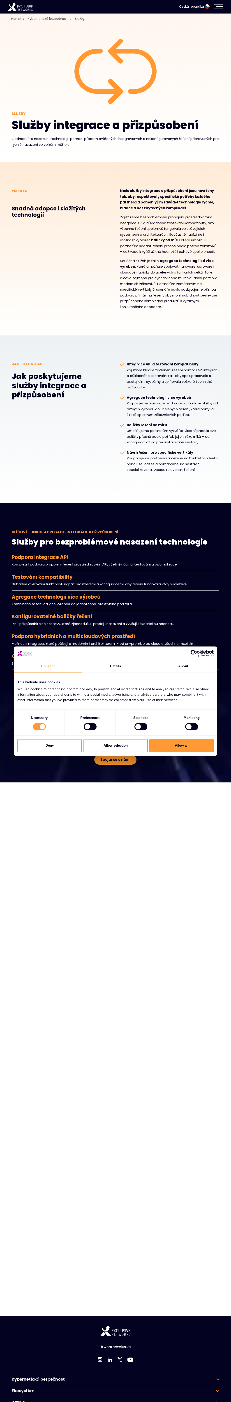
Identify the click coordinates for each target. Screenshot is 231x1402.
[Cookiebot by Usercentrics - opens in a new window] (194, 653)
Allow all (181, 745)
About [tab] (183, 666)
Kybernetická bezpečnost (50, 18)
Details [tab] (115, 666)
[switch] (90, 726)
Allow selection (116, 745)
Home (18, 18)
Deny (50, 745)
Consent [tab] (48, 666)
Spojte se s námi (115, 759)
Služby (80, 18)
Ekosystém (23, 1391)
